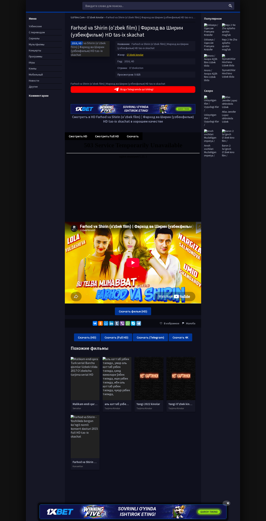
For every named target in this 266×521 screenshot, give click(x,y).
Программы (35, 56)
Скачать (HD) (87, 337)
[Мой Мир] (106, 323)
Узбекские (35, 26)
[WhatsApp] (127, 323)
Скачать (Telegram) (150, 337)
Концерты (35, 50)
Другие (33, 86)
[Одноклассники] (100, 323)
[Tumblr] (117, 323)
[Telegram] (138, 323)
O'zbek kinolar (135, 54)
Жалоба (190, 323)
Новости (34, 80)
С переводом (37, 32)
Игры (32, 62)
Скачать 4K (180, 337)
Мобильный (36, 74)
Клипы (32, 68)
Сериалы (34, 38)
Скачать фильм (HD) (133, 311)
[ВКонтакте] (95, 323)
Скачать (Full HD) (116, 337)
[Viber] (122, 323)
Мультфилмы (36, 44)
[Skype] (133, 323)
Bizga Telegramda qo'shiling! (136, 89)
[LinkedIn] (111, 323)
